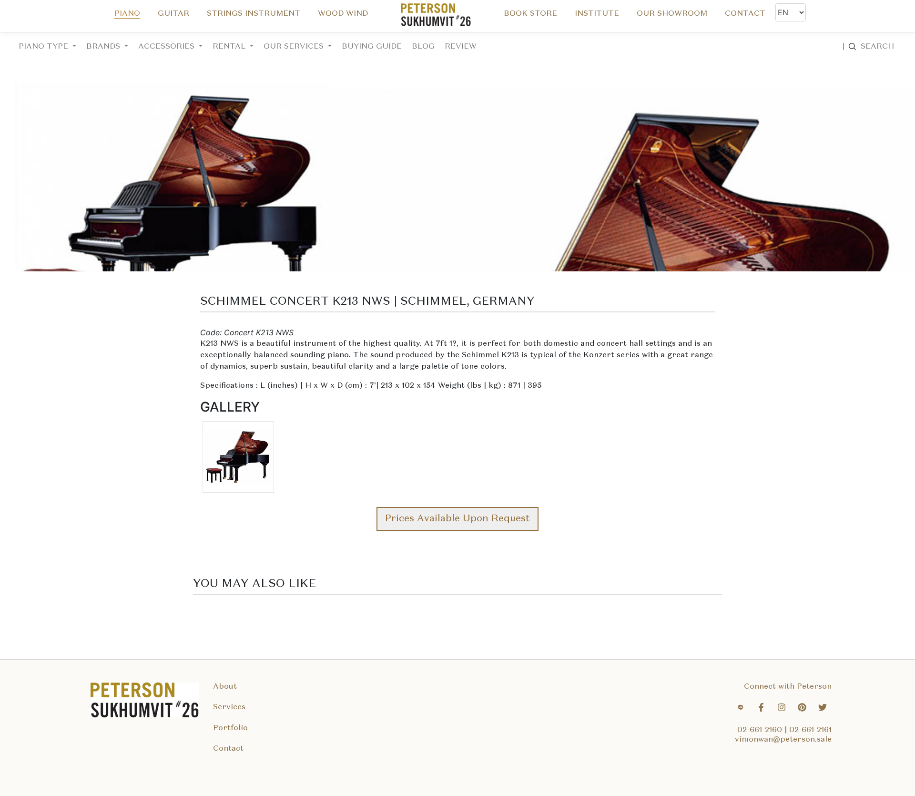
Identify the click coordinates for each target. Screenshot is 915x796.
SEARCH (868, 47)
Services (229, 707)
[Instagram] (782, 708)
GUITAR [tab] (173, 14)
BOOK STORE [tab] (530, 14)
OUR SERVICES (295, 47)
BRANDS (104, 47)
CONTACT (745, 14)
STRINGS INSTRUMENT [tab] (253, 14)
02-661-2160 (760, 730)
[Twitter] (822, 708)
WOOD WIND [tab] (343, 14)
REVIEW (461, 47)
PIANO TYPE (45, 47)
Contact (228, 749)
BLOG (423, 47)
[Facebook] (761, 708)
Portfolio (230, 728)
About (225, 687)
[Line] (741, 708)
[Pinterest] (802, 708)
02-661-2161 (810, 730)
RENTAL (230, 47)
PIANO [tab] (127, 14)
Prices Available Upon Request (457, 519)
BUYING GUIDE (372, 47)
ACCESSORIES (167, 47)
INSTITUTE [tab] (597, 14)
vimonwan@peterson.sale (783, 740)
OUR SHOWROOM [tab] (672, 14)
